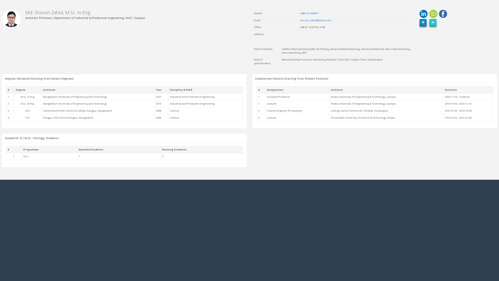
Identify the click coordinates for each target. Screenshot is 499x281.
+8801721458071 (309, 13)
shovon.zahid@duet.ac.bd (315, 20)
